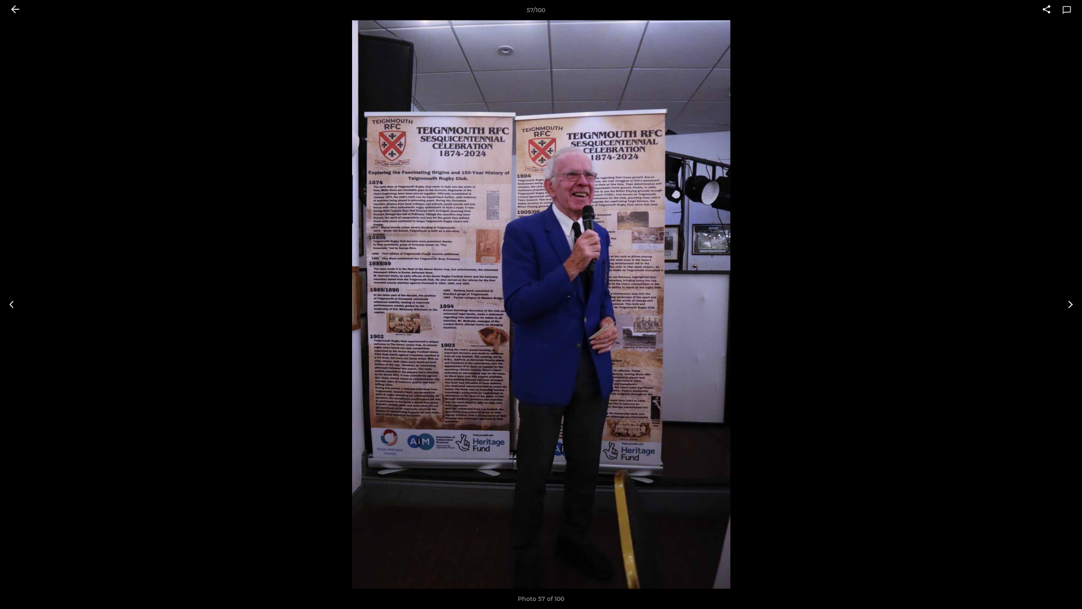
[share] (1046, 10)
